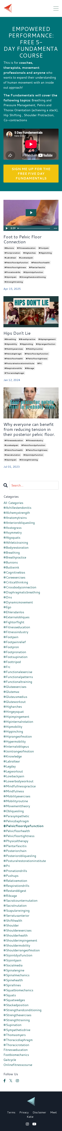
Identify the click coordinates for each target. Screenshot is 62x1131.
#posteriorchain (15, 850)
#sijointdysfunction (33, 272)
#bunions (9, 248)
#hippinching (45, 253)
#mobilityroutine (34, 349)
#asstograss (12, 527)
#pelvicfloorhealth (40, 262)
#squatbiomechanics (18, 990)
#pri (39, 363)
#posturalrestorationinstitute (19, 363)
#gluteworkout (14, 701)
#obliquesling (13, 811)
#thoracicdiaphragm (14, 373)
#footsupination (15, 657)
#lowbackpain (26, 257)
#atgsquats (11, 537)
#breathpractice (27, 339)
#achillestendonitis (17, 507)
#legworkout (13, 771)
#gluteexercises (14, 686)
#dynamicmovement (18, 602)
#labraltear (10, 257)
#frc (6, 667)
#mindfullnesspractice (19, 786)
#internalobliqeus (16, 746)
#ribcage (29, 368)
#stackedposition (16, 1005)
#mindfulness (13, 791)
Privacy (24, 1112)
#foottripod (12, 662)
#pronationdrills (12, 272)
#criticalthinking (15, 582)
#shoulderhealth (15, 935)
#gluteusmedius (15, 696)
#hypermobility (14, 741)
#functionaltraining (17, 681)
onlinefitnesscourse (17, 1064)
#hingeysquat (13, 711)
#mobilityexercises (13, 349)
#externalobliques (16, 617)
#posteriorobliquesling (19, 855)
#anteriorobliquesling (19, 522)
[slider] (34, 228)
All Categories (13, 502)
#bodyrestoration (16, 547)
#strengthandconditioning (32, 277)
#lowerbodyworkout (18, 781)
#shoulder (11, 925)
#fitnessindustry (34, 440)
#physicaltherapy (15, 841)
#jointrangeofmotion (18, 751)
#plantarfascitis (37, 267)
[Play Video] (6, 228)
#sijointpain (10, 277)
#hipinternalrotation (18, 721)
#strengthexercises (17, 1015)
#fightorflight (13, 622)
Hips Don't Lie (16, 333)
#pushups (10, 875)
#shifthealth (12, 920)
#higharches (29, 253)
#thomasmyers (14, 1035)
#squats (9, 995)
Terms (11, 1112)
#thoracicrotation (16, 1045)
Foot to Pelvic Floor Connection (22, 239)
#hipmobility (10, 344)
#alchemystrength (16, 512)
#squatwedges (14, 1000)
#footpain (44, 248)
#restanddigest (14, 890)
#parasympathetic (16, 816)
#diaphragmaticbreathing (21, 592)
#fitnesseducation (26, 248)
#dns (7, 597)
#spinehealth (13, 980)
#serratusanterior (16, 915)
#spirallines (12, 985)
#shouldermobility (16, 945)
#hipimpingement (47, 339)
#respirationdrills (13, 368)
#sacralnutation (12, 455)
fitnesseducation (15, 1049)
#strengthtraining (13, 282)
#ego (7, 607)
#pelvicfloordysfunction (16, 262)
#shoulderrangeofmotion (21, 950)
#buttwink (11, 567)
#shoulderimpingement (20, 940)
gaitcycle (9, 1059)
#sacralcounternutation (20, 900)
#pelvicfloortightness (15, 267)
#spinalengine (13, 970)
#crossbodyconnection (19, 587)
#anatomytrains (15, 517)
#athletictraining (15, 542)
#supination (12, 1025)
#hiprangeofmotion (45, 344)
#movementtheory (16, 806)
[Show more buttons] (55, 228)
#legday (9, 766)
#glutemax (11, 691)
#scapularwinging (16, 910)
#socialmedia (13, 965)
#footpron (11, 647)
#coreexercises (14, 577)
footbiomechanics (16, 1054)
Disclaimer (39, 1112)
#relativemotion (15, 880)
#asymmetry (12, 532)
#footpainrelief (14, 642)
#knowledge (12, 756)
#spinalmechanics (16, 975)
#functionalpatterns (18, 677)
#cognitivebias (14, 572)
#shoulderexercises (17, 930)
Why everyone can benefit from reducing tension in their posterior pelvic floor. (29, 429)
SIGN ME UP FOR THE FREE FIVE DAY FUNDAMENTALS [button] (31, 173)
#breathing (10, 339)
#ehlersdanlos (13, 612)
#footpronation (12, 253)
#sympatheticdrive (16, 1030)
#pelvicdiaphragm (13, 353)
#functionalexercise (17, 672)
